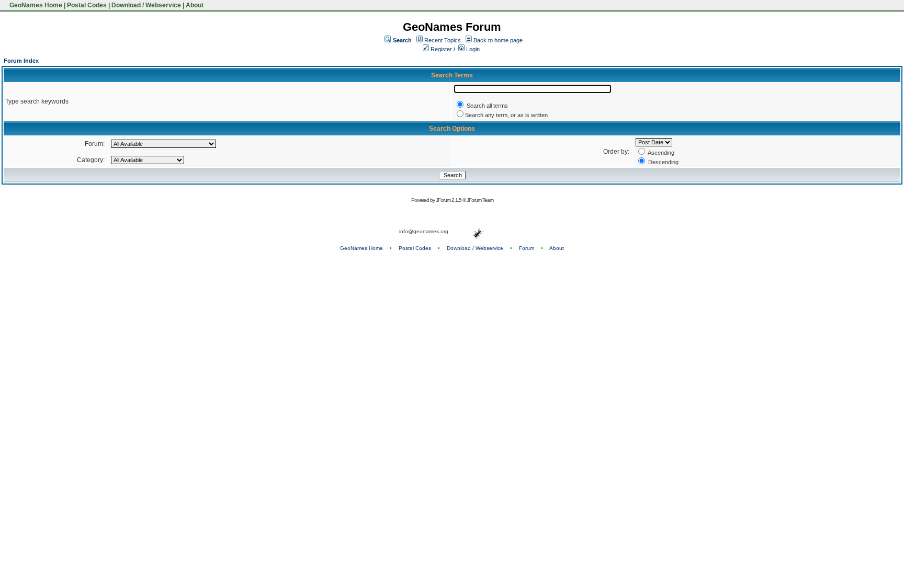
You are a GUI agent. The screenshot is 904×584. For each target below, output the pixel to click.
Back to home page (498, 40)
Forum (526, 248)
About (195, 5)
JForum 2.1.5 (449, 200)
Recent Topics (442, 40)
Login (472, 49)
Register (440, 49)
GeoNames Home (35, 5)
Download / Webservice (146, 5)
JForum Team (480, 200)
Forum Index (21, 61)
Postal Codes (87, 5)
